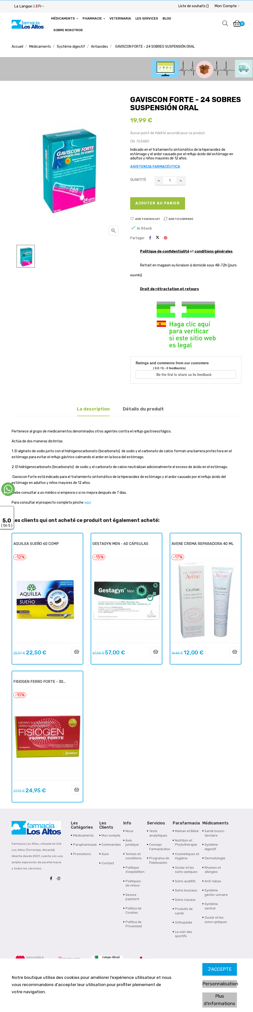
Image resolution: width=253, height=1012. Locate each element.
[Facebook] (52, 878)
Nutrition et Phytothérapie (186, 843)
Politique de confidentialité (164, 251)
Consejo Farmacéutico (159, 847)
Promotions (82, 854)
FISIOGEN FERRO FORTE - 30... (39, 681)
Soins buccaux (186, 890)
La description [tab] (93, 409)
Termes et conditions (134, 856)
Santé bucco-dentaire (215, 833)
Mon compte (111, 835)
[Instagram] (60, 878)
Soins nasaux (185, 900)
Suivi (105, 854)
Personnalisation (219, 984)
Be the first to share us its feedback (184, 374)
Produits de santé (184, 911)
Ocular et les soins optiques (186, 870)
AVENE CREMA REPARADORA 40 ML (202, 543)
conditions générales (213, 251)
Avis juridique (132, 843)
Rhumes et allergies (213, 870)
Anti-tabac (213, 881)
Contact (108, 863)
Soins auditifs (185, 881)
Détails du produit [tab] (143, 409)
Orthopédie (183, 922)
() (193, 6)
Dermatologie (215, 858)
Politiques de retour (133, 883)
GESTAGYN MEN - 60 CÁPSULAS (120, 543)
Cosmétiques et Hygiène (187, 856)
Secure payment (132, 897)
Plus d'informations (219, 999)
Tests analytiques (158, 833)
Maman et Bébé (187, 831)
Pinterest (165, 238)
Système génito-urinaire (216, 892)
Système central (211, 906)
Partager (150, 238)
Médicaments (83, 835)
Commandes (111, 844)
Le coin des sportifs (183, 934)
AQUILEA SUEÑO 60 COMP (36, 543)
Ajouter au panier (157, 203)
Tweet (157, 238)
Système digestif (211, 847)
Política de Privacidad (134, 924)
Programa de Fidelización (159, 860)
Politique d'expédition (135, 870)
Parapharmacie (85, 844)
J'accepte (220, 969)
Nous (129, 831)
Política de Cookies (134, 910)
